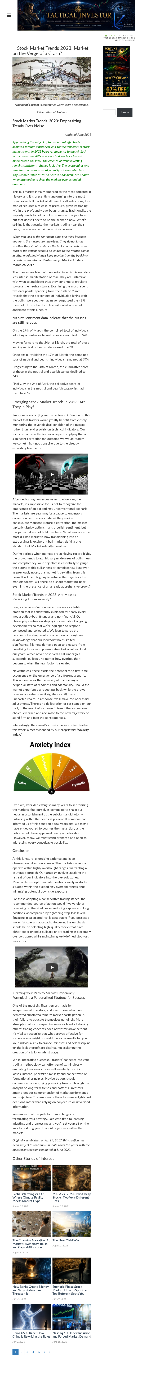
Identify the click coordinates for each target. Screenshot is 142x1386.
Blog (113, 36)
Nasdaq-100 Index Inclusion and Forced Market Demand (71, 1335)
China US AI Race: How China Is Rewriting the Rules (31, 1335)
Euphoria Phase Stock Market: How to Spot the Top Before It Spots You (69, 1290)
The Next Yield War (65, 1240)
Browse (125, 112)
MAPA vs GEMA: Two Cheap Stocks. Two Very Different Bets (71, 1198)
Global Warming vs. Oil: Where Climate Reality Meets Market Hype (28, 1198)
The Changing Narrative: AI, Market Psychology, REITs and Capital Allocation (31, 1244)
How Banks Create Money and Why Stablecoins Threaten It (30, 1290)
